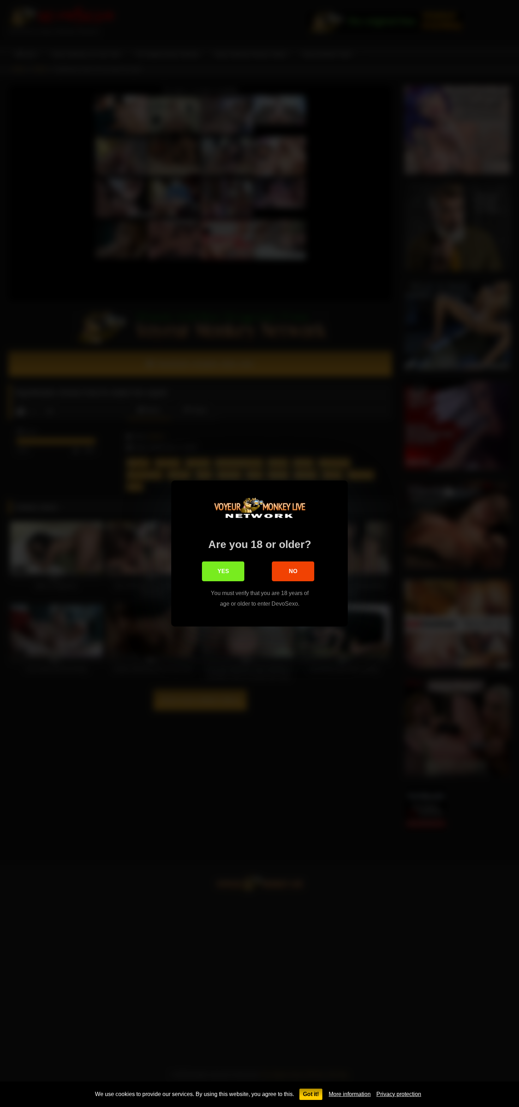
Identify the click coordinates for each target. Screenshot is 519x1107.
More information (350, 1094)
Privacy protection (398, 1094)
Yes (223, 571)
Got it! (311, 1094)
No (293, 571)
